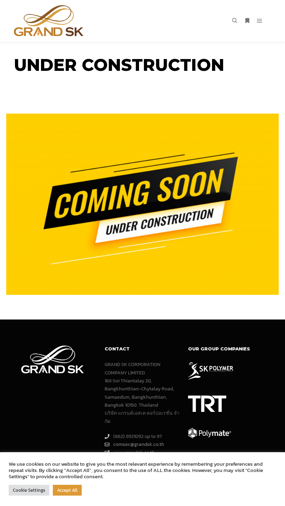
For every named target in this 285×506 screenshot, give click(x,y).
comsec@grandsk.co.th (138, 444)
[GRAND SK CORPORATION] (48, 20)
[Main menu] (259, 20)
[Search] (234, 20)
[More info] (247, 20)
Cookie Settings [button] (29, 490)
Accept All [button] (67, 490)
